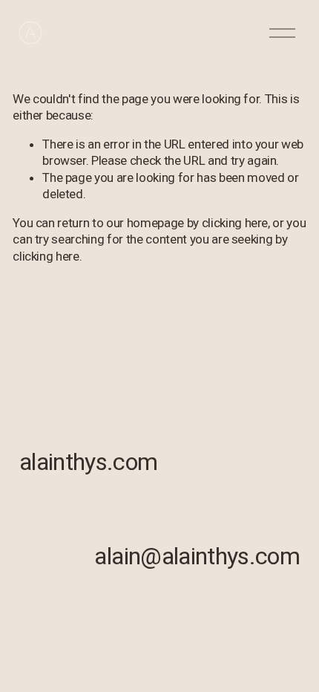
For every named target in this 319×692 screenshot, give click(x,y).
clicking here (235, 222)
